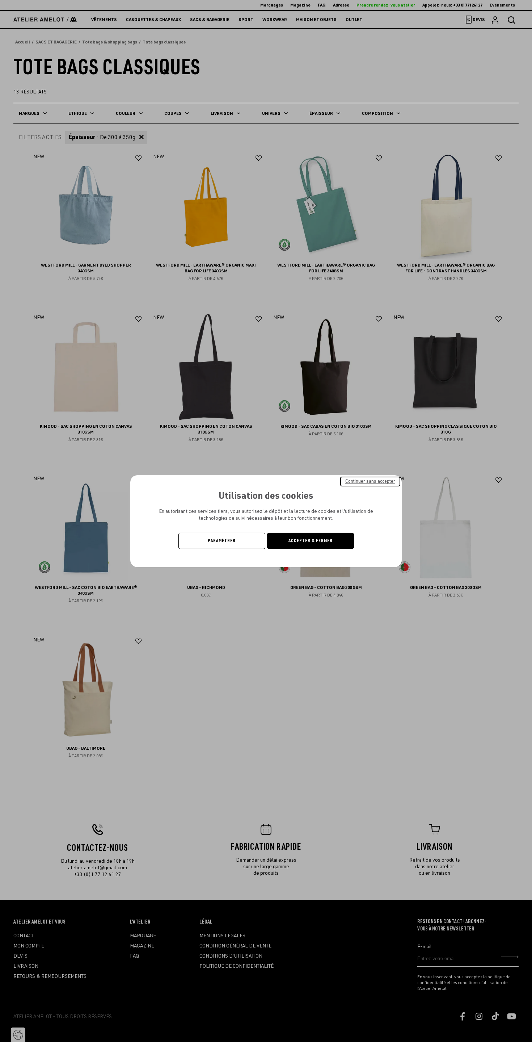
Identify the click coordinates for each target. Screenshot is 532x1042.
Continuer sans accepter (370, 481)
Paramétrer (222, 541)
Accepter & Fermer (310, 541)
